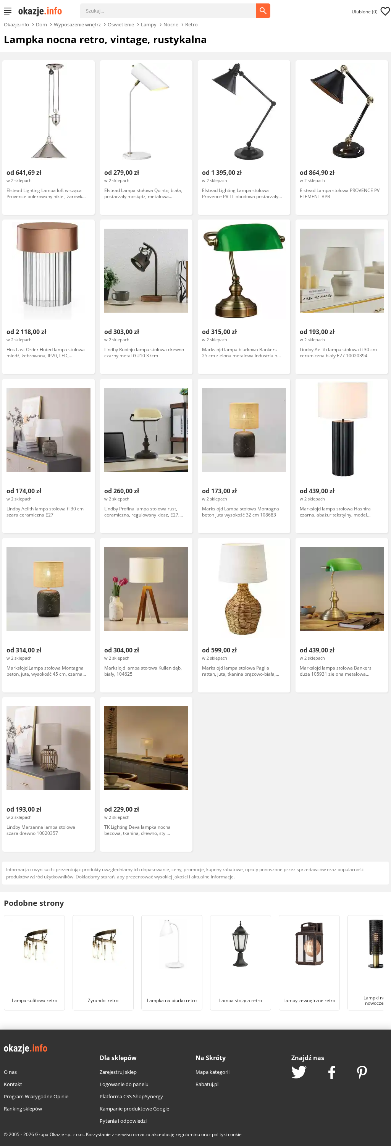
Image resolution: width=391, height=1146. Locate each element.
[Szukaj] (173, 6)
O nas (10, 1072)
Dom (41, 24)
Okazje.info (16, 24)
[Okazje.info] (43, 11)
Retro (191, 24)
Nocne (170, 24)
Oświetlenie (121, 24)
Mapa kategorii (212, 1072)
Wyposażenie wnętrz (77, 24)
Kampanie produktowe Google (134, 1108)
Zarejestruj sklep (118, 1072)
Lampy (149, 24)
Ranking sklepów (23, 1108)
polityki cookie (227, 1134)
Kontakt (13, 1084)
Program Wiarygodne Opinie (36, 1096)
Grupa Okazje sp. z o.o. (59, 1134)
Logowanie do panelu (124, 1084)
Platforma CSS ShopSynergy (131, 1096)
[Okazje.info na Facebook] (331, 1073)
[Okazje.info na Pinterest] (362, 1073)
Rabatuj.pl (207, 1084)
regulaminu (188, 1134)
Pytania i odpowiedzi (123, 1120)
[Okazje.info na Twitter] (299, 1073)
